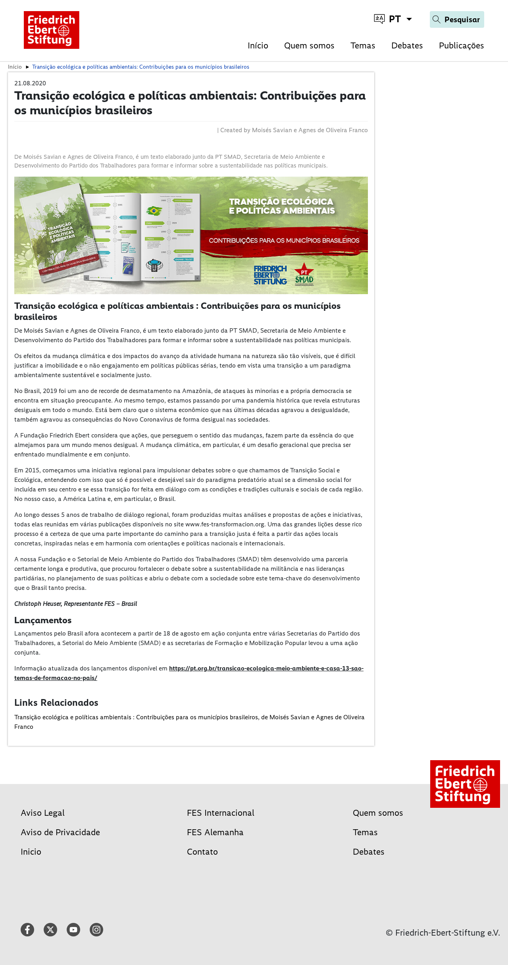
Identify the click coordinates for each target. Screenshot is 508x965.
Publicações (461, 45)
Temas (362, 45)
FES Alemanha (215, 832)
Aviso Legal (43, 812)
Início (258, 45)
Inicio (31, 851)
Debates (407, 45)
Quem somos (309, 45)
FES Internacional (220, 812)
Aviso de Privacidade (60, 832)
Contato (202, 851)
